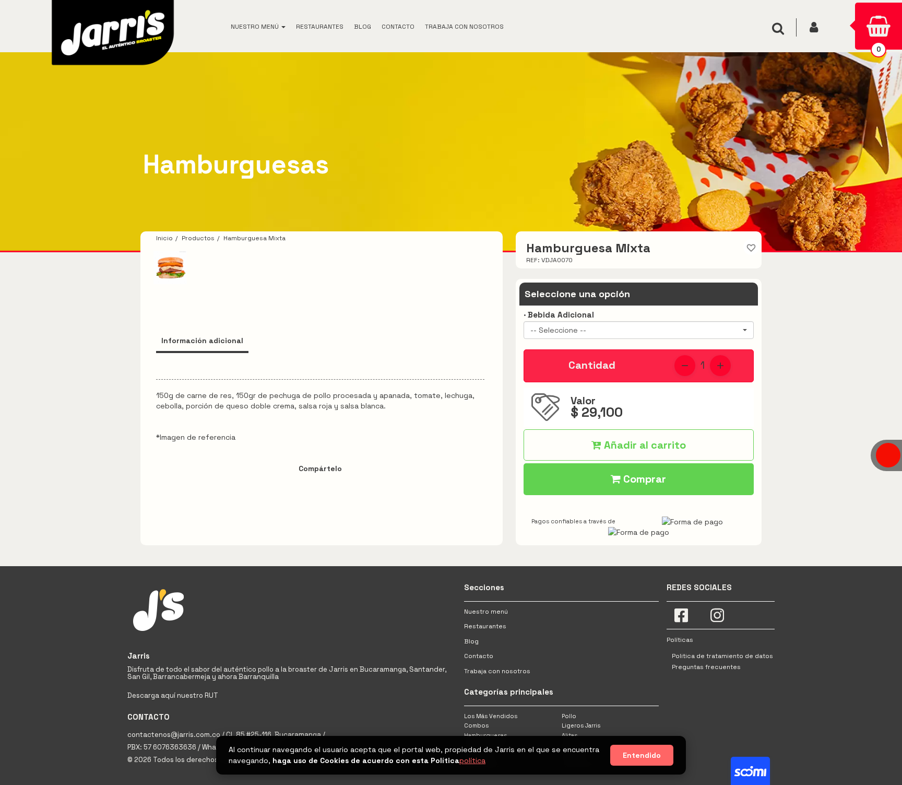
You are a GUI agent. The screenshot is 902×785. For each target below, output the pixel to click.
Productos (198, 238)
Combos (476, 725)
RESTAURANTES (319, 26)
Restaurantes (485, 626)
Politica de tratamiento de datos (722, 656)
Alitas (569, 735)
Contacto (478, 656)
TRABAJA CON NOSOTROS (464, 26)
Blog (471, 641)
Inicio (164, 238)
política (472, 760)
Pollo (569, 716)
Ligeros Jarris (581, 725)
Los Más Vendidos (490, 716)
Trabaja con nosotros (497, 671)
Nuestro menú (486, 611)
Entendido (642, 755)
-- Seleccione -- (558, 330)
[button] (258, 26)
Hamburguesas (485, 735)
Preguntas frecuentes (706, 667)
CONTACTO (398, 26)
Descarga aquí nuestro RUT (172, 695)
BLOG (362, 26)
